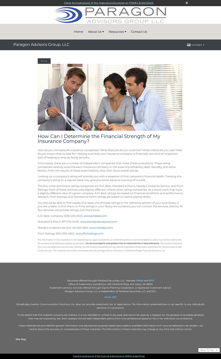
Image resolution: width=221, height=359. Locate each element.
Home (78, 32)
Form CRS (110, 297)
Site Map (21, 339)
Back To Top (207, 350)
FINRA (139, 280)
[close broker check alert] (187, 3)
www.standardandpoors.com (98, 221)
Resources (116, 32)
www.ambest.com (95, 215)
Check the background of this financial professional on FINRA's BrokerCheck (109, 3)
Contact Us (139, 32)
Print (44, 61)
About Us (94, 32)
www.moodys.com (101, 227)
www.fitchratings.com (90, 233)
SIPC (151, 280)
